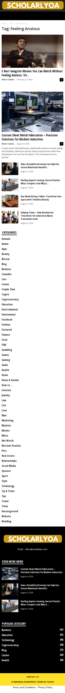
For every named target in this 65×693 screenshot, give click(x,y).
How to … (7, 385)
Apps (4, 249)
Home (4, 23)
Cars (4, 279)
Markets (6, 425)
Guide (5, 365)
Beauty (5, 254)
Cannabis (7, 274)
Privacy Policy (45, 687)
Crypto (5, 294)
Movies (6, 430)
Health (5, 370)
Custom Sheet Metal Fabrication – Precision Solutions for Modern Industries (30, 137)
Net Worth (8, 440)
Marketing (8, 420)
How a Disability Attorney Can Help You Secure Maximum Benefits (40, 165)
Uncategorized (10, 511)
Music (5, 435)
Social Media (9, 466)
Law (4, 400)
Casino (5, 284)
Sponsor (6, 471)
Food (4, 340)
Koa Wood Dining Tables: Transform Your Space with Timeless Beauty (41, 198)
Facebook (7, 319)
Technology (8, 486)
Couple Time (8, 289)
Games (5, 355)
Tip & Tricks (8, 491)
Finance (6, 334)
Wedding (6, 521)
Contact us (32, 677)
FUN (4, 345)
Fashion (6, 324)
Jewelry (6, 395)
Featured (7, 329)
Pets (4, 451)
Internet (6, 390)
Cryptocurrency (10, 299)
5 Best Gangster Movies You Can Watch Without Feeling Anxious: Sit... (32, 73)
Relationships (9, 461)
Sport (5, 476)
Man (4, 415)
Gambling (7, 350)
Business (6, 269)
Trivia (5, 506)
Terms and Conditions (24, 687)
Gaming (6, 360)
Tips (4, 496)
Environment (9, 314)
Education (7, 304)
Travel (5, 501)
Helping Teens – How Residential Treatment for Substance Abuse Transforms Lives (37, 215)
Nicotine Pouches (11, 445)
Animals (6, 239)
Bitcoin (6, 259)
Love (4, 410)
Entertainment (10, 309)
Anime (5, 244)
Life (4, 405)
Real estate (8, 456)
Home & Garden (10, 380)
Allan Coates (8, 79)
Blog (4, 264)
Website (6, 516)
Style (4, 481)
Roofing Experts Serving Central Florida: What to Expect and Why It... (40, 182)
